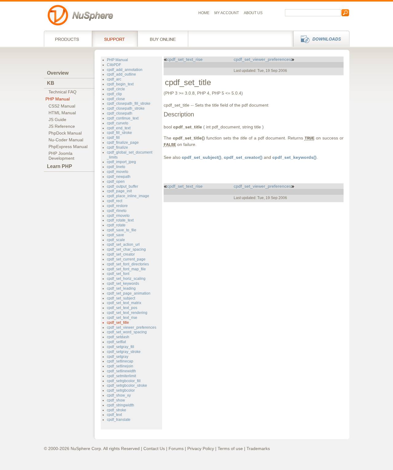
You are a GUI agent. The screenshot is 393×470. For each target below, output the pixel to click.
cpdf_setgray (117, 356)
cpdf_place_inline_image (128, 196)
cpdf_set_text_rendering (127, 313)
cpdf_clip (114, 94)
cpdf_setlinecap (120, 361)
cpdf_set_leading (121, 288)
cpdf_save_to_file (121, 230)
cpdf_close (116, 99)
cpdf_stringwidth (120, 405)
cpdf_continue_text (122, 118)
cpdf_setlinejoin (120, 366)
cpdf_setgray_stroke (124, 352)
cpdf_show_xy (119, 395)
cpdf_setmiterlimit (121, 376)
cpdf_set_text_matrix (124, 303)
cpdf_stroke (116, 410)
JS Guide (57, 119)
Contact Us (154, 448)
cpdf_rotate (116, 225)
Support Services (115, 39)
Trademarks (258, 448)
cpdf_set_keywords (123, 283)
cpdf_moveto (117, 172)
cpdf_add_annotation (124, 70)
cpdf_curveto (117, 123)
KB (50, 83)
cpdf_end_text (118, 128)
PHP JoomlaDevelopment (61, 156)
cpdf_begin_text (120, 84)
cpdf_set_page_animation (128, 293)
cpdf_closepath (119, 113)
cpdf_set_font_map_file (126, 269)
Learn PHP (59, 166)
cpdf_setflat (116, 342)
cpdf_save (115, 235)
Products (68, 39)
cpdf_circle (116, 89)
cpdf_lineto (116, 167)
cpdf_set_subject (121, 298)
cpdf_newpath (118, 176)
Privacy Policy (200, 448)
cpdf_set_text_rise (122, 317)
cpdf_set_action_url (123, 244)
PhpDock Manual (65, 133)
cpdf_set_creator (121, 254)
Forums (176, 448)
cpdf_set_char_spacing (126, 249)
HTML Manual (62, 112)
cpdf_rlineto (116, 211)
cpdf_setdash (118, 337)
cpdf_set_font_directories (128, 264)
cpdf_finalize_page (123, 142)
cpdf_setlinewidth (121, 371)
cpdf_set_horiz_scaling (126, 278)
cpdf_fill (113, 137)
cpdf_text (114, 415)
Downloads (319, 39)
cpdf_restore (117, 206)
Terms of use (230, 448)
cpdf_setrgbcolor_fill (124, 381)
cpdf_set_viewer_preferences (131, 327)
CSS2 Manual (62, 106)
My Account (226, 13)
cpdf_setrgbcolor (121, 390)
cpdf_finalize (117, 147)
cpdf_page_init (119, 191)
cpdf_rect (114, 201)
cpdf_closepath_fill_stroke (128, 103)
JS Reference (62, 126)
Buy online (163, 39)
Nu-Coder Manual (66, 139)
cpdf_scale (116, 240)
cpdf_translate (118, 419)
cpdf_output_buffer (122, 186)
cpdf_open (116, 181)
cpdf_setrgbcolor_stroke (127, 385)
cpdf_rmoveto (118, 215)
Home (203, 13)
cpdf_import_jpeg (121, 162)
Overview (57, 73)
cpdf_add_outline (121, 74)
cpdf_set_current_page (126, 259)
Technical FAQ (62, 91)
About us (253, 13)
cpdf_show (116, 400)
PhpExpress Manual (68, 146)
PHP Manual (57, 98)
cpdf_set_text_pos (122, 308)
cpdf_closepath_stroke (126, 108)
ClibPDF (114, 65)
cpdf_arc (114, 79)
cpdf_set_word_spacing (127, 332)
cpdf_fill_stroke (119, 133)
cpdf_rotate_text (120, 220)
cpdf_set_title (118, 322)
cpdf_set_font (118, 274)
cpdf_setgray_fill (120, 347)
